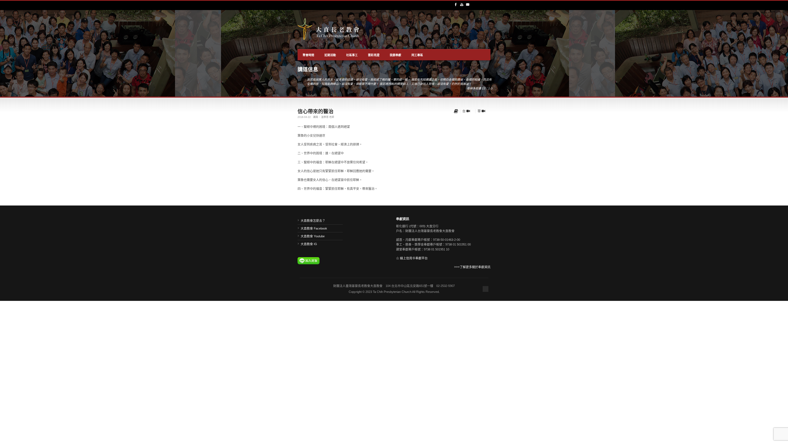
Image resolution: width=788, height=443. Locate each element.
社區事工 (352, 55)
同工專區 (417, 55)
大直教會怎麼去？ (313, 220)
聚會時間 (308, 55)
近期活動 (330, 55)
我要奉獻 (395, 55)
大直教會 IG (309, 244)
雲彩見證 (373, 55)
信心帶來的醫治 (315, 111)
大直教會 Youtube (313, 236)
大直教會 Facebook (314, 228)
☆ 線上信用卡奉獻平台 (412, 258)
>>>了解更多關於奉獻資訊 (472, 267)
